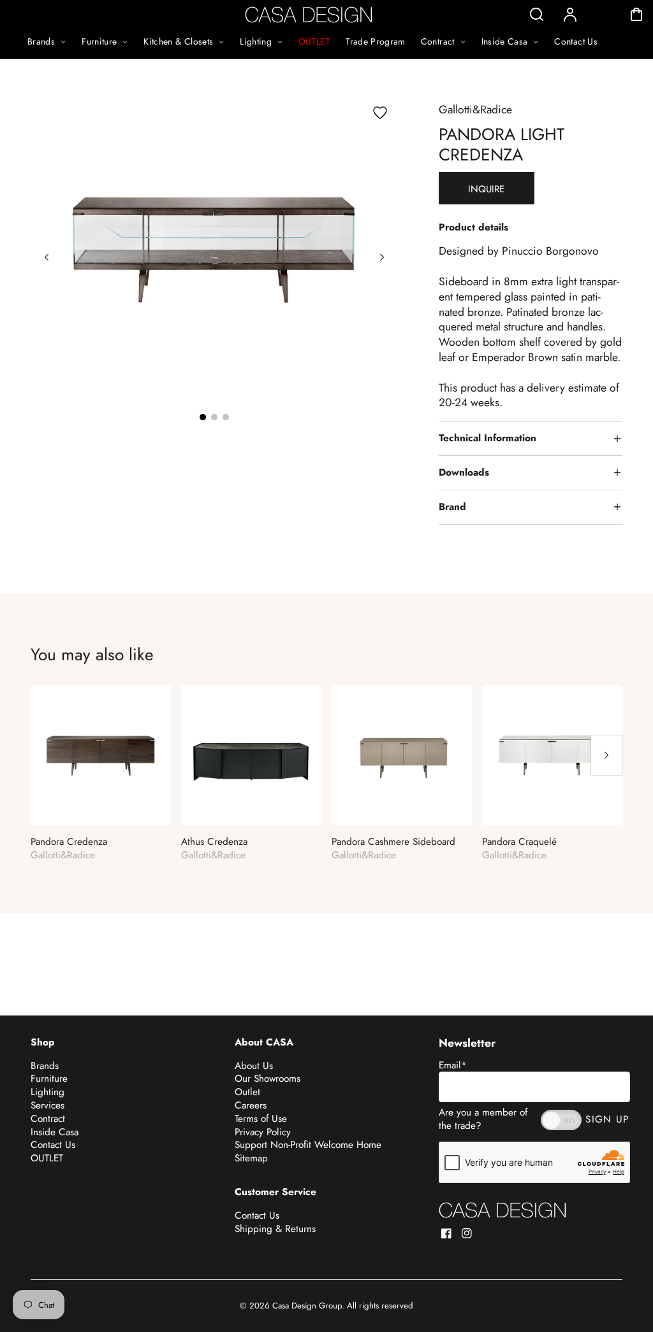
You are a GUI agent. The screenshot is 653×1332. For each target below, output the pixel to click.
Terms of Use (261, 1119)
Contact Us (53, 1145)
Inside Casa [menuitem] (504, 41)
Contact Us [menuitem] (576, 41)
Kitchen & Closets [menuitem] (178, 41)
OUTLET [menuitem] (314, 41)
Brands (45, 1066)
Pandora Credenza (69, 842)
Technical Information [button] (487, 438)
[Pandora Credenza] (101, 755)
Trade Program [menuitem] (376, 41)
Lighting (47, 1092)
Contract (48, 1119)
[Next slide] (382, 257)
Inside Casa (54, 1132)
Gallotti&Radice (475, 109)
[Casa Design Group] (502, 1210)
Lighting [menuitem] (256, 41)
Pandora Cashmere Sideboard (393, 842)
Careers (251, 1105)
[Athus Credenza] (251, 755)
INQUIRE (486, 189)
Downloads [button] (464, 472)
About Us (254, 1066)
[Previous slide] (46, 257)
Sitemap (251, 1158)
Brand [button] (452, 507)
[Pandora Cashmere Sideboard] (402, 755)
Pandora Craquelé (519, 842)
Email (453, 1065)
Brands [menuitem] (41, 41)
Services (47, 1105)
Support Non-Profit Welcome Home (308, 1145)
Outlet (247, 1092)
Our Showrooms (267, 1079)
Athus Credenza (214, 842)
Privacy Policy (263, 1132)
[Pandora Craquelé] (552, 755)
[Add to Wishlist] (380, 112)
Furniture (49, 1079)
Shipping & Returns (275, 1229)
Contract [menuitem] (438, 41)
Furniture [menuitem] (99, 41)
